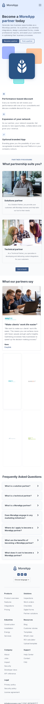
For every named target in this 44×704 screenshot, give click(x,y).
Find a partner (27, 41)
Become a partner (10, 41)
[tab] (12, 381)
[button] (39, 5)
